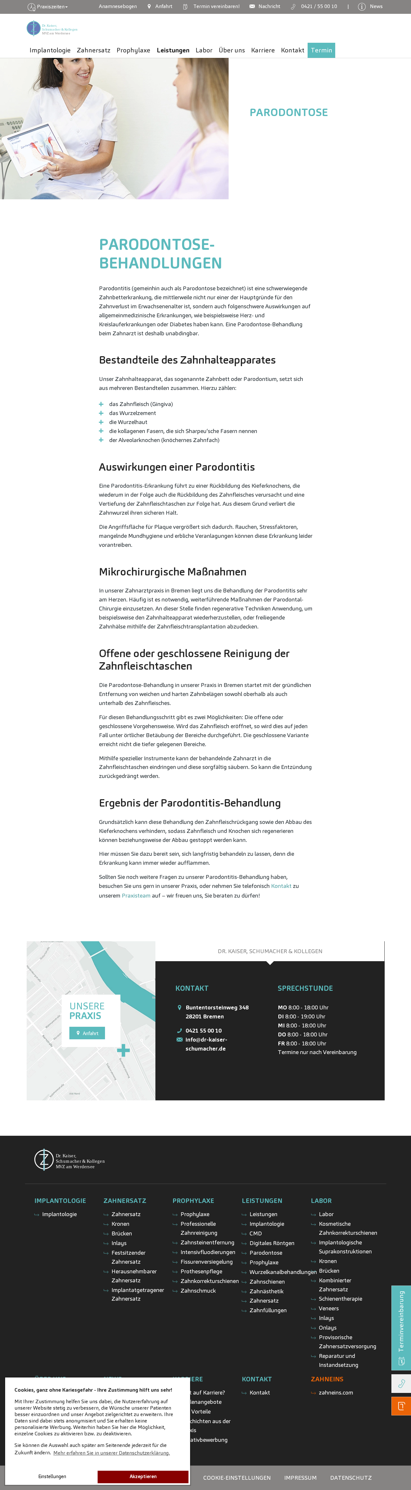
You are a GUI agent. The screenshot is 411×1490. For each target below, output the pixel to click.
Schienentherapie (340, 1298)
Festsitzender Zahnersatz (128, 1257)
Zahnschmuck (198, 1290)
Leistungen (263, 1214)
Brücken (121, 1233)
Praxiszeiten (51, 6)
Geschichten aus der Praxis (205, 1425)
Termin (215, 6)
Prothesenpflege (201, 1271)
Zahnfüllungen (268, 1310)
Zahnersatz (126, 1214)
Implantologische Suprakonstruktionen (345, 1247)
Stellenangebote (201, 1401)
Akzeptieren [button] (143, 1476)
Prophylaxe (194, 1214)
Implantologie (59, 1214)
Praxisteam (136, 895)
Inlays (119, 1243)
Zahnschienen (267, 1281)
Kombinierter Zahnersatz (335, 1285)
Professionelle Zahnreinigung (198, 1228)
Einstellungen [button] (52, 1476)
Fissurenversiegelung (206, 1261)
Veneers (329, 1308)
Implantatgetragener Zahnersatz (137, 1294)
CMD (255, 1233)
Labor (326, 1214)
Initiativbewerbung (204, 1439)
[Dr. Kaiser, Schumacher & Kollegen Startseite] (52, 28)
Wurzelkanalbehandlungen (283, 1272)
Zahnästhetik (266, 1291)
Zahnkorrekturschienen (209, 1281)
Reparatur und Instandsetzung (338, 1360)
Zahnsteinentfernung (207, 1242)
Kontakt (281, 885)
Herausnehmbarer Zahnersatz (134, 1276)
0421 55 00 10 (204, 1030)
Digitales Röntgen (271, 1243)
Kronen (120, 1223)
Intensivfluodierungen (207, 1252)
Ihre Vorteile (195, 1411)
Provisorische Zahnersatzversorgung (347, 1341)
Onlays (328, 1327)
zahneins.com (336, 1392)
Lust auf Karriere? (202, 1392)
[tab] (270, 951)
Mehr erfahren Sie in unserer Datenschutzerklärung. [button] (111, 1452)
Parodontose (288, 112)
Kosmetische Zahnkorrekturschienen (348, 1228)
